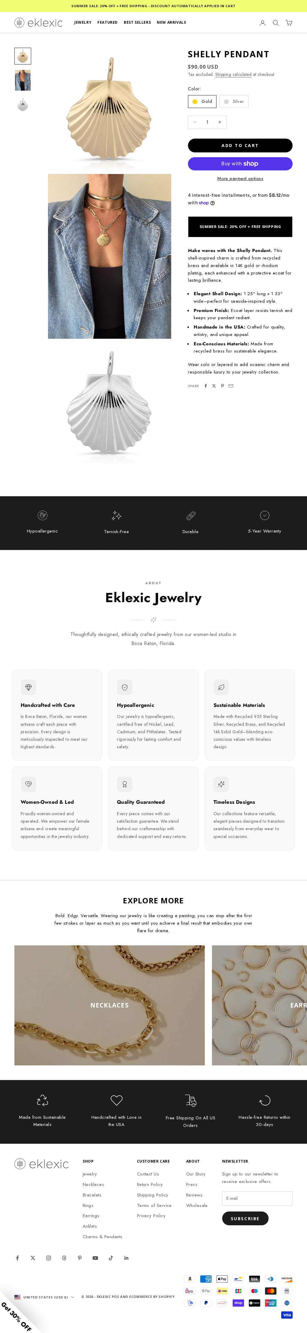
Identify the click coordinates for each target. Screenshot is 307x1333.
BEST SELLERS (137, 22)
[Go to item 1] (22, 56)
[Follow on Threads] (64, 1258)
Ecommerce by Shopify (151, 1296)
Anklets (90, 1226)
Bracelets (92, 1195)
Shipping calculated (233, 74)
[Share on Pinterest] (222, 385)
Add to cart (240, 145)
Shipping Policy (152, 1195)
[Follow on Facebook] (17, 1258)
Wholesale (197, 1205)
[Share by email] (230, 385)
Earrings (91, 1215)
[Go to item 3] (22, 104)
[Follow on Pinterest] (80, 1258)
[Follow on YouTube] (95, 1258)
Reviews (194, 1195)
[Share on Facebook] (205, 385)
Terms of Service (154, 1205)
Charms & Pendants (103, 1236)
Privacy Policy (151, 1215)
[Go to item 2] (22, 80)
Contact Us (148, 1174)
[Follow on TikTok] (111, 1258)
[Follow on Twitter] (33, 1258)
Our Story (196, 1174)
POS (115, 1296)
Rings (88, 1205)
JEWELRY (82, 22)
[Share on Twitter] (214, 385)
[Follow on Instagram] (49, 1258)
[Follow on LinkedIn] (127, 1258)
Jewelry (90, 1174)
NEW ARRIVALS (171, 22)
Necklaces (93, 1184)
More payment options (240, 178)
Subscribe (245, 1218)
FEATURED (107, 22)
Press (191, 1184)
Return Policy (150, 1184)
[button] (21, 1312)
